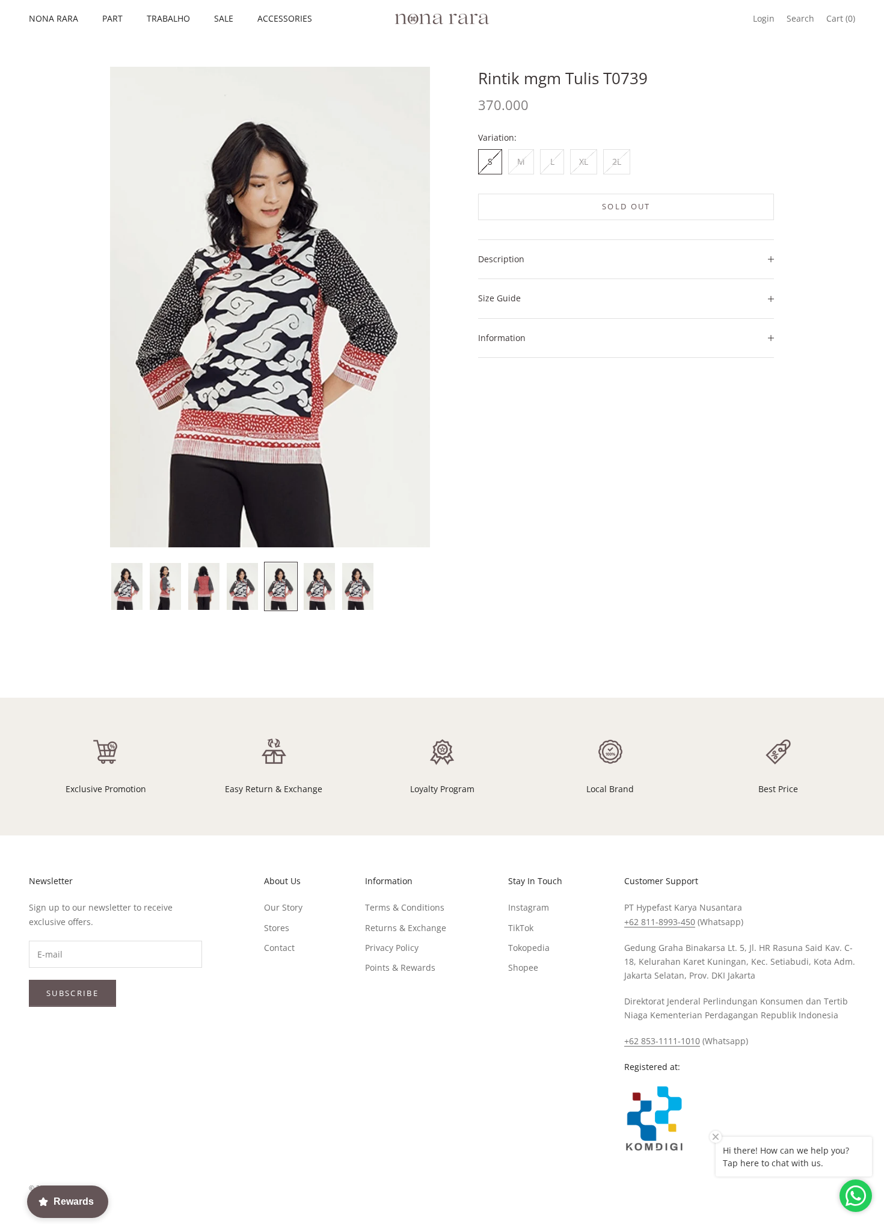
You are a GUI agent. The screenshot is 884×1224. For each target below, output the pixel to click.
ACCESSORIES (284, 18)
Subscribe (72, 993)
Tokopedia (529, 947)
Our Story (283, 907)
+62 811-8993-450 (659, 921)
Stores (276, 927)
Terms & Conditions (404, 907)
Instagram (528, 907)
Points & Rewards (400, 967)
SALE (223, 18)
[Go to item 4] (242, 586)
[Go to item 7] (358, 586)
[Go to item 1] (127, 586)
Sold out (626, 206)
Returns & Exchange (405, 927)
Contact (279, 947)
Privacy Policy (392, 947)
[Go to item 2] (165, 586)
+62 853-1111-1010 (662, 1041)
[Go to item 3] (204, 586)
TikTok (520, 927)
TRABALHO (168, 18)
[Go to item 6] (319, 586)
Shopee (523, 967)
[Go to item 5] (281, 586)
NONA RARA (53, 18)
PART (112, 18)
